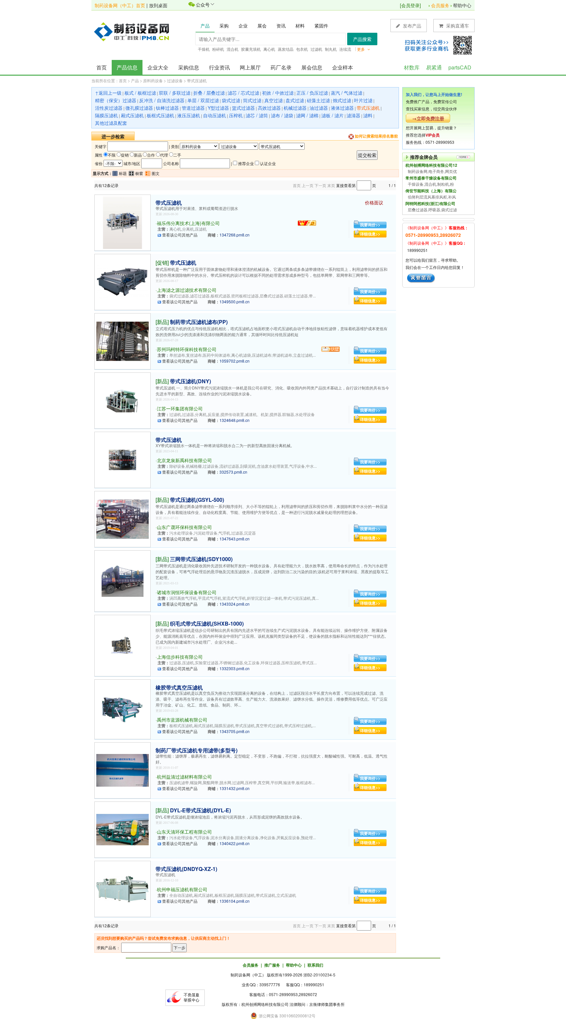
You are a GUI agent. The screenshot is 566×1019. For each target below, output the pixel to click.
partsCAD (459, 67)
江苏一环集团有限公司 (180, 408)
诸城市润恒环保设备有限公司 (187, 592)
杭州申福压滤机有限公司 (182, 889)
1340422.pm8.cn (234, 843)
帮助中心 (462, 5)
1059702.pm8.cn (234, 361)
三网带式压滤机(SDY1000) (201, 559)
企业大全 (157, 67)
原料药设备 (153, 80)
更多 (361, 49)
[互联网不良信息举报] (185, 997)
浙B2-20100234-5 (319, 974)
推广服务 (272, 965)
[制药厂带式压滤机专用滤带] (122, 769)
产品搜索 (362, 39)
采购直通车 (457, 25)
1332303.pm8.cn (234, 668)
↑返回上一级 (108, 92)
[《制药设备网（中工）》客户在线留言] (421, 277)
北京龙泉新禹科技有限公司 (184, 460)
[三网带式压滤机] (122, 580)
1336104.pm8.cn (234, 901)
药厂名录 (281, 67)
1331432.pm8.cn (234, 788)
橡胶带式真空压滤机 (179, 687)
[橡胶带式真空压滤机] (122, 708)
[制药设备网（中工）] (134, 31)
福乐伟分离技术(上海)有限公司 (188, 223)
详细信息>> (370, 234)
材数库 (412, 67)
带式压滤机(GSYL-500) (197, 499)
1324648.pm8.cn (234, 420)
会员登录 (410, 5)
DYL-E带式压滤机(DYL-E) (200, 810)
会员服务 (440, 5)
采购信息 (188, 67)
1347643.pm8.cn (234, 538)
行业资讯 (219, 67)
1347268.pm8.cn (234, 234)
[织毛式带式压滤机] (122, 645)
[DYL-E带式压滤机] (122, 829)
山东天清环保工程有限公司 (184, 831)
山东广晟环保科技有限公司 (184, 527)
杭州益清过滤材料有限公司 (184, 776)
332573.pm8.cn (233, 472)
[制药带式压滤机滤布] (122, 340)
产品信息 (127, 67)
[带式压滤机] (122, 222)
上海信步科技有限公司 (180, 656)
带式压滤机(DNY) (190, 381)
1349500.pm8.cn (234, 301)
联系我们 (315, 965)
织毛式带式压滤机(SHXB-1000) (207, 623)
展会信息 (311, 67)
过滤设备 (175, 80)
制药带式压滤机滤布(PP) (199, 322)
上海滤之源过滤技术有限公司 (187, 290)
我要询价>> (370, 225)
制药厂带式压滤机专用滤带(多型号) (196, 750)
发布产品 (411, 25)
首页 (101, 67)
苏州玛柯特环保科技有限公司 (187, 349)
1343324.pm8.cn (234, 604)
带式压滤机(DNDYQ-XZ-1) (186, 869)
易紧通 (434, 67)
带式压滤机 (197, 80)
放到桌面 (158, 5)
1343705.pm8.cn (234, 731)
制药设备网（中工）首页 (120, 5)
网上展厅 (250, 67)
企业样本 (342, 67)
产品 (135, 80)
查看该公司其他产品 (180, 234)
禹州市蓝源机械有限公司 (182, 719)
